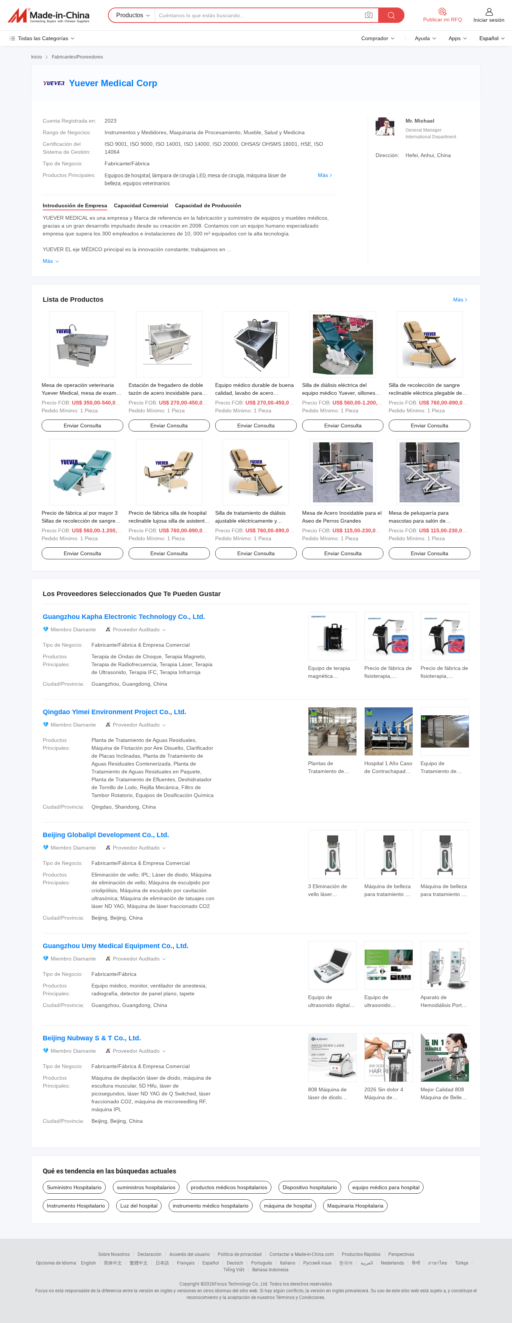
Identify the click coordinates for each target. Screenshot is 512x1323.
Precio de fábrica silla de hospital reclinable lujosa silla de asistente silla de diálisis (168, 521)
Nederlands (392, 1263)
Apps (455, 38)
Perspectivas (401, 1254)
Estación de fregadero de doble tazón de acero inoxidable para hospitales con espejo (166, 393)
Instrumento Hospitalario (76, 1206)
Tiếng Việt (233, 1269)
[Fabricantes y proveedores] (48, 15)
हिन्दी (416, 1263)
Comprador (374, 38)
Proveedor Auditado (140, 629)
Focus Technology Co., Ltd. (241, 1284)
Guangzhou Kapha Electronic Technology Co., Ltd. (124, 616)
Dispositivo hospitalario (310, 1187)
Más (323, 175)
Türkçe (461, 1263)
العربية (367, 1263)
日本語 (162, 1263)
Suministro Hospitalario (74, 1187)
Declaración (150, 1254)
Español (210, 1263)
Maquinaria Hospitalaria (355, 1206)
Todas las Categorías (43, 38)
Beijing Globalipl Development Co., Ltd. (106, 835)
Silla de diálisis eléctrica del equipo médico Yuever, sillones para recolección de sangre (338, 393)
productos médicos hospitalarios (229, 1187)
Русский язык (317, 1263)
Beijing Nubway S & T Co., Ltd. (92, 1038)
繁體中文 (139, 1263)
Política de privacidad (240, 1254)
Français (186, 1263)
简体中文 (113, 1263)
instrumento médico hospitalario (211, 1206)
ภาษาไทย (437, 1263)
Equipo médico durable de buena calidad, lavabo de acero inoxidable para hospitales (254, 393)
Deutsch (235, 1263)
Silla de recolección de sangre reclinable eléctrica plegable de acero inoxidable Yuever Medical (427, 393)
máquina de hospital (288, 1206)
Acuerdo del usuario (189, 1254)
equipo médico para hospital (385, 1187)
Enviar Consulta (82, 426)
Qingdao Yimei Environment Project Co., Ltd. (114, 712)
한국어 (346, 1263)
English (88, 1263)
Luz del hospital (138, 1206)
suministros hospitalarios (146, 1187)
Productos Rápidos (361, 1254)
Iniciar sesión (489, 20)
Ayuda (422, 38)
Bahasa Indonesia (270, 1269)
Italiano (287, 1263)
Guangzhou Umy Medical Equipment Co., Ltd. (116, 946)
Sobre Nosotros (114, 1254)
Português (261, 1263)
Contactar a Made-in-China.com (301, 1254)
